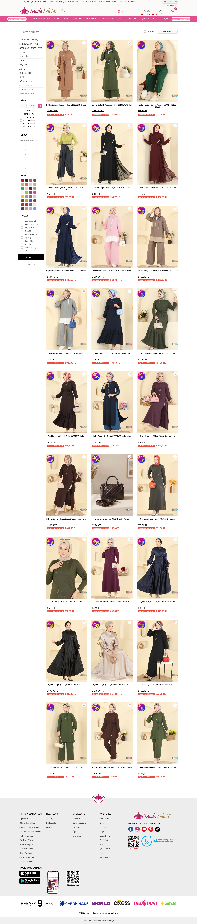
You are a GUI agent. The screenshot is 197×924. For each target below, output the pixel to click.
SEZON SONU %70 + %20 (40, 19)
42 (25, 159)
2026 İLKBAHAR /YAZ (28, 44)
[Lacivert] (23, 209)
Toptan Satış (24, 819)
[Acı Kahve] (27, 181)
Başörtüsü (104, 840)
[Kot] (31, 205)
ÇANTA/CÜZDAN (148, 19)
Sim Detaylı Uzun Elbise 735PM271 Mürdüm (112, 602)
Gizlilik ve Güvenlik (26, 840)
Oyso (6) (28, 231)
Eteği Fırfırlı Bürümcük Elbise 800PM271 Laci (112, 353)
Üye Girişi (77, 836)
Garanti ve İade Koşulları (29, 827)
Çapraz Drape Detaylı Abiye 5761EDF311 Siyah (112, 188)
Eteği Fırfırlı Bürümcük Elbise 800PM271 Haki (157, 353)
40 (25, 155)
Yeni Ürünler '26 (106, 819)
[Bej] (35, 185)
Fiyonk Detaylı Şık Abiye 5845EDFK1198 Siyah (66, 685)
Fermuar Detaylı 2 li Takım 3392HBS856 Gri (66, 353)
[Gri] (27, 197)
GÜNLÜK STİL (91, 19)
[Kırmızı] (27, 205)
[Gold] (23, 197)
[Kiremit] (23, 205)
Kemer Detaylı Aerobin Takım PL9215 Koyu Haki (157, 767)
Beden (24, 135)
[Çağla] (35, 189)
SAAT (120, 19)
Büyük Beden (105, 836)
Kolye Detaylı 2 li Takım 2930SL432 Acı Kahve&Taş (66, 519)
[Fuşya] (35, 193)
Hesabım (76, 819)
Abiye (102, 832)
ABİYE (66, 19)
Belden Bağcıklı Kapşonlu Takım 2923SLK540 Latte (66, 105)
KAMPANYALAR (26, 94)
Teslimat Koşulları (26, 836)
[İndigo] (31, 201)
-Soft (85, 921)
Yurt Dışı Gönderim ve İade (30, 832)
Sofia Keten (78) (31, 234)
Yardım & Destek (26, 862)
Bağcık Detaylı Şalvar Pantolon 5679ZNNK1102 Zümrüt (157, 106)
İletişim (49, 827)
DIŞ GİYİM (77, 19)
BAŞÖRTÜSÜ (132, 19)
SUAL (21, 77)
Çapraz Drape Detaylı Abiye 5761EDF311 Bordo (157, 188)
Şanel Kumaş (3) (31, 224)
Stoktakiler (151, 31)
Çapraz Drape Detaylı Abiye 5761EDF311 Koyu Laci (66, 271)
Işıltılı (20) (28, 244)
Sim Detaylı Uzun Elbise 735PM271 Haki (66, 602)
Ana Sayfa (50, 819)
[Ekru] (23, 193)
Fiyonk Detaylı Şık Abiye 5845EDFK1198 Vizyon (112, 685)
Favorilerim (77, 827)
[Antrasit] (35, 181)
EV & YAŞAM (163, 19)
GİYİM (56, 19)
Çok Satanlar (105, 849)
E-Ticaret (90, 921)
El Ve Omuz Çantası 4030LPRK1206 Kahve (112, 519)
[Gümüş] (35, 197)
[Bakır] (27, 185)
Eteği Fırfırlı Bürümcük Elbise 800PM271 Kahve (66, 436)
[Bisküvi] (27, 189)
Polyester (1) (29, 228)
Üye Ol (75, 832)
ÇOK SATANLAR (26, 90)
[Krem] (35, 205)
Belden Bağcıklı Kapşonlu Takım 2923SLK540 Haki (112, 105)
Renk (23, 175)
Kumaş (24, 216)
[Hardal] (27, 201)
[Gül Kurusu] (31, 197)
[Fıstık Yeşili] (27, 193)
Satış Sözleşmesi (26, 849)
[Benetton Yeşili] (23, 189)
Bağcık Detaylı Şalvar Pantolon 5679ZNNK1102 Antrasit (66, 189)
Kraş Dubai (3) (30, 221)
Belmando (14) (30, 248)
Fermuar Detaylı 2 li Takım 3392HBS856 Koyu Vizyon (157, 271)
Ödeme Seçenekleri (27, 823)
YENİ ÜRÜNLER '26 (18, 19)
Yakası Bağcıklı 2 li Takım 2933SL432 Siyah (157, 685)
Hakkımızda (51, 823)
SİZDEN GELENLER (180, 19)
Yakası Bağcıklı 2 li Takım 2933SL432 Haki (66, 767)
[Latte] (27, 209)
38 (25, 150)
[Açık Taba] (31, 181)
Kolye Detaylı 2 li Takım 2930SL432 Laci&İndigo (112, 436)
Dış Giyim (104, 827)
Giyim (102, 823)
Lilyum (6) (28, 238)
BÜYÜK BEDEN (107, 19)
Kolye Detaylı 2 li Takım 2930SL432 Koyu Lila (157, 436)
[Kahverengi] (35, 201)
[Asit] (23, 185)
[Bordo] (31, 189)
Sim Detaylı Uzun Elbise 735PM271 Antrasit (157, 519)
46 (25, 169)
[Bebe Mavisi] (31, 185)
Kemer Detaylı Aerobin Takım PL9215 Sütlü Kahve (112, 767)
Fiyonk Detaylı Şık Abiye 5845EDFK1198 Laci (157, 602)
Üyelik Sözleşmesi (26, 844)
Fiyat (23, 100)
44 (25, 164)
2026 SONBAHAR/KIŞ (28, 40)
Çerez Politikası (25, 853)
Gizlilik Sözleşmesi (26, 857)
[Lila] (31, 209)
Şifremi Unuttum (79, 823)
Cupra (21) (29, 241)
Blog (101, 853)
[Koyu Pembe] (23, 181)
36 (25, 145)
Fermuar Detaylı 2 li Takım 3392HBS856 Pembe (112, 271)
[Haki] (23, 201)
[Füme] (31, 193)
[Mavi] (35, 209)
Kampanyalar (105, 857)
